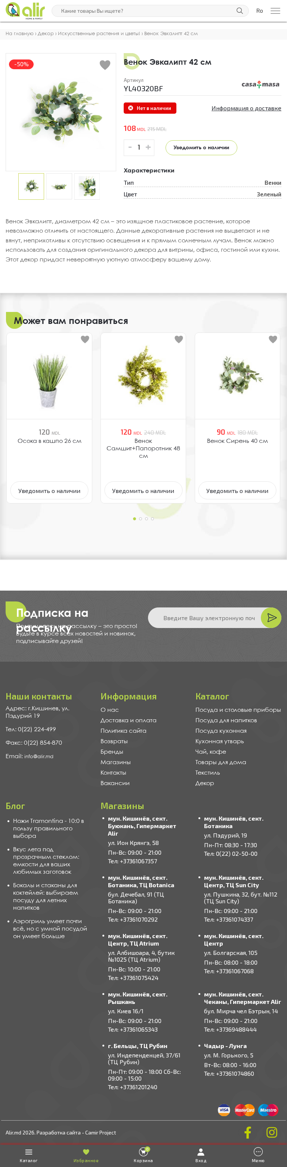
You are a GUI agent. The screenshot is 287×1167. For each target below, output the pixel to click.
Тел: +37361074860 (229, 1073)
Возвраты (114, 741)
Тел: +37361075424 (133, 977)
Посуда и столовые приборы (238, 710)
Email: (15, 756)
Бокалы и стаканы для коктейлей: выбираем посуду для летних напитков (45, 897)
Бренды (112, 752)
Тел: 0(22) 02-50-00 (230, 853)
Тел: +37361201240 (132, 1086)
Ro (259, 11)
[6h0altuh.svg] (260, 84)
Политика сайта (123, 731)
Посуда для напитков (226, 720)
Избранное (86, 1160)
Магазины (116, 762)
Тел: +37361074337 (228, 919)
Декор (204, 783)
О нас (110, 710)
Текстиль (207, 773)
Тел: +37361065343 (133, 1029)
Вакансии (115, 783)
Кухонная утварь (219, 741)
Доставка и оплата (129, 720)
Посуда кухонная (221, 731)
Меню (258, 1160)
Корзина (143, 1155)
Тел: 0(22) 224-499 (31, 729)
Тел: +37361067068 (229, 970)
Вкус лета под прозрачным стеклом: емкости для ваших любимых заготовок (46, 861)
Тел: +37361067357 (132, 860)
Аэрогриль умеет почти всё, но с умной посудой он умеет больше (50, 929)
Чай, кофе (210, 752)
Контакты (113, 773)
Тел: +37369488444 (230, 1029)
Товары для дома (220, 762)
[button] (134, 518)
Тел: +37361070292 (133, 919)
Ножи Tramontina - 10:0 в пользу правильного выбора (48, 828)
